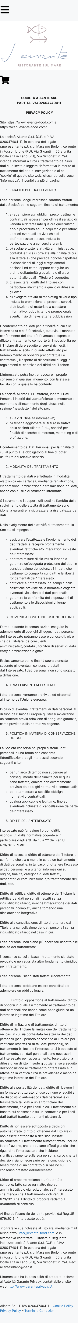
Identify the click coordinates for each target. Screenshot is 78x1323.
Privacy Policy (10, 1311)
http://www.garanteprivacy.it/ (30, 1286)
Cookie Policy (63, 1306)
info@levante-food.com (36, 1233)
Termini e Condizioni (39, 1311)
